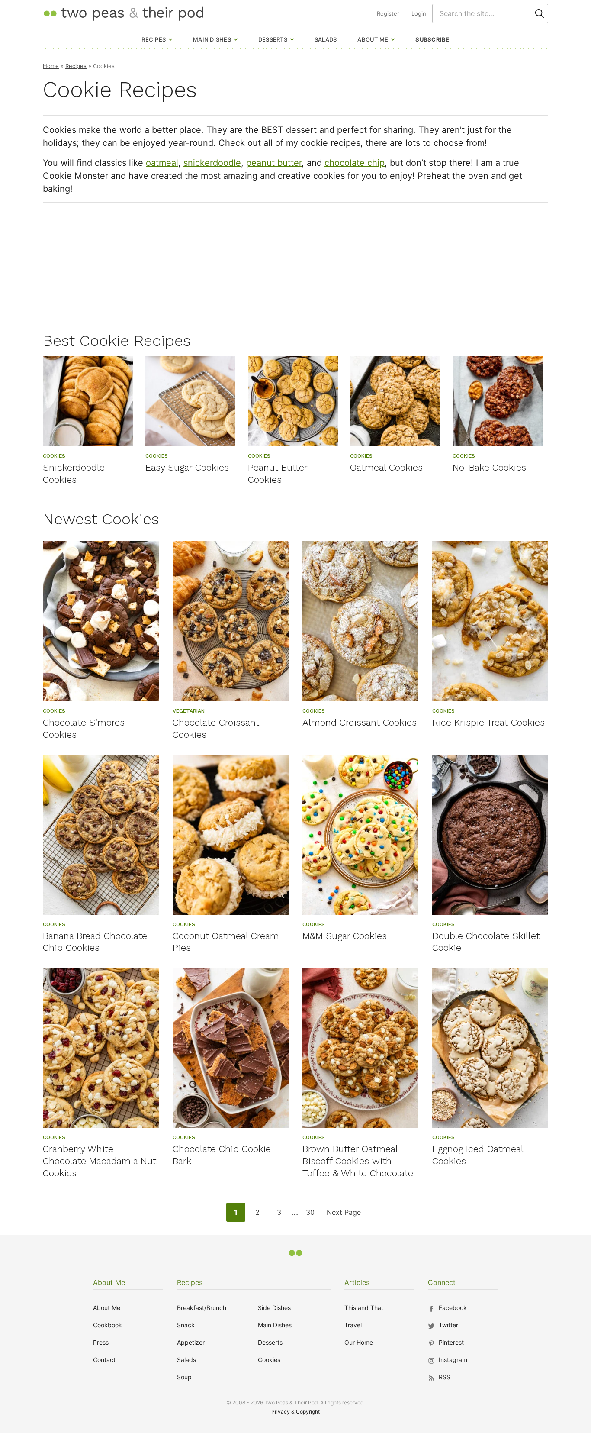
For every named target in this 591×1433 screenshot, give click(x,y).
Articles (356, 1282)
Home (51, 65)
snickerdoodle (212, 163)
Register (388, 13)
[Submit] (539, 13)
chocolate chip (354, 163)
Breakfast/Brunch (201, 1307)
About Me (372, 39)
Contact (104, 1359)
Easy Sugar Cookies (187, 467)
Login (418, 13)
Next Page (343, 1214)
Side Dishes (274, 1307)
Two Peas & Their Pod (123, 13)
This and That (363, 1307)
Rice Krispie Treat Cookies (488, 722)
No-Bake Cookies (489, 467)
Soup (184, 1377)
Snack (186, 1325)
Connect (442, 1282)
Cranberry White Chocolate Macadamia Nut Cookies (99, 1160)
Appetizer (191, 1342)
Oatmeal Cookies (386, 467)
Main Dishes (212, 39)
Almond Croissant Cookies (359, 722)
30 (312, 1214)
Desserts (272, 39)
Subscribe (432, 39)
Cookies (269, 1359)
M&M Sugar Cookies (344, 935)
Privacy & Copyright (295, 1411)
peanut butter (274, 163)
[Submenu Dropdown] (170, 39)
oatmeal (162, 163)
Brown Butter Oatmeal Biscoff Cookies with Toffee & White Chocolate (357, 1160)
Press (101, 1342)
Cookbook (107, 1325)
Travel (353, 1325)
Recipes (153, 39)
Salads (326, 39)
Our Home (358, 1342)
